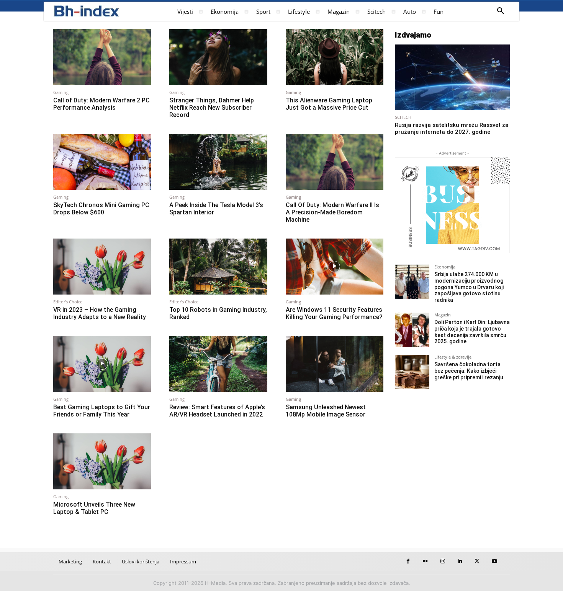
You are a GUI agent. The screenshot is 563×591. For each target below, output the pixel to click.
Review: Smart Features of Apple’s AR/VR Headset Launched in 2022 (217, 410)
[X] (477, 561)
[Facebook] (408, 561)
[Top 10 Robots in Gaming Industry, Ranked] (218, 267)
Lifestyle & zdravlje (452, 357)
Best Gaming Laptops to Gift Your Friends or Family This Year (101, 410)
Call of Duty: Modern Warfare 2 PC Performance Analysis (101, 104)
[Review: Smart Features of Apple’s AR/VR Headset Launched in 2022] (218, 364)
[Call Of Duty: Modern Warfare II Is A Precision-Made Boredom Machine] (334, 162)
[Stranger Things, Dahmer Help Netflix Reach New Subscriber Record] (218, 57)
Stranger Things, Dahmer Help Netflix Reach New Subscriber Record (211, 108)
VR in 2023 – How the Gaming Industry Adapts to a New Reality (99, 313)
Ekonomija (444, 267)
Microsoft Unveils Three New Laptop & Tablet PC (94, 508)
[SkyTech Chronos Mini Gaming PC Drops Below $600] (102, 162)
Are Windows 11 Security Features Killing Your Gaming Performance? (334, 313)
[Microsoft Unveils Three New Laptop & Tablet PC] (102, 461)
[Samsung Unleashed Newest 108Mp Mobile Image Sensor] (334, 364)
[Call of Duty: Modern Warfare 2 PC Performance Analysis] (102, 57)
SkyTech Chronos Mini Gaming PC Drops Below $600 (101, 208)
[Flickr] (425, 561)
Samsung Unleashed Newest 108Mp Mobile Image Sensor (326, 410)
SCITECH (403, 117)
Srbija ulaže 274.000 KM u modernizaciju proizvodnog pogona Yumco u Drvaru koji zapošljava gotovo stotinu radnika (469, 287)
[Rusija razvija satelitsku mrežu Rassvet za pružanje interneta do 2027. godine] (452, 77)
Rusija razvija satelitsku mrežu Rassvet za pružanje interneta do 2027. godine (452, 128)
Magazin (442, 315)
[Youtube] (494, 561)
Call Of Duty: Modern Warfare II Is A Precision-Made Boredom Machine (332, 212)
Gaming (61, 92)
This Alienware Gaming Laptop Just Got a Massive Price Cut (329, 104)
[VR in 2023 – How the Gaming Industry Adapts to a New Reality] (102, 267)
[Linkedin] (459, 561)
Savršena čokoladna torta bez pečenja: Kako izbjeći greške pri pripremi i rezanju (468, 370)
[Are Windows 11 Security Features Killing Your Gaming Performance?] (334, 267)
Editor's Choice (67, 302)
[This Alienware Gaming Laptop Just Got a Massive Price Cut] (334, 57)
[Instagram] (442, 561)
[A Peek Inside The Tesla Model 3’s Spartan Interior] (218, 162)
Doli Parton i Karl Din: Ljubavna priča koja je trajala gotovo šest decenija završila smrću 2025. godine (472, 331)
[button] (500, 11)
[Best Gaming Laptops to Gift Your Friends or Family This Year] (102, 364)
